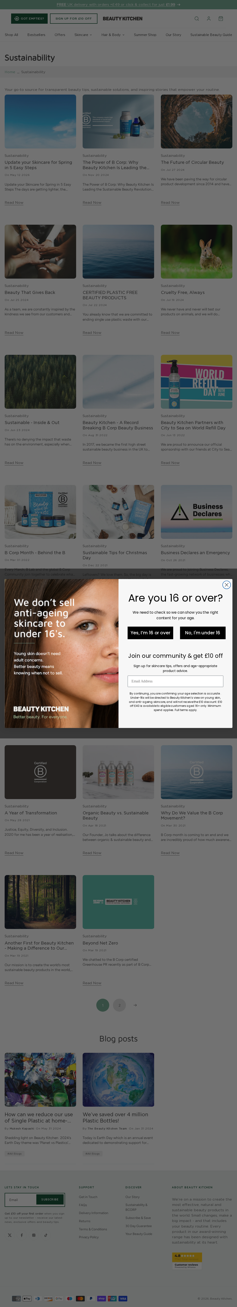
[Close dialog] (227, 585)
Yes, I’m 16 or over (150, 633)
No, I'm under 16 (202, 633)
